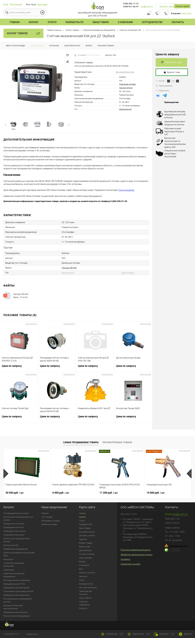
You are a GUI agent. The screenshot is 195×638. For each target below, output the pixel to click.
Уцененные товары (49, 524)
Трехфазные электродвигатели (16, 595)
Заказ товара (101, 22)
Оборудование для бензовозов (16, 588)
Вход (5, 4)
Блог (81, 569)
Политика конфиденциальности (135, 550)
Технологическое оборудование (16, 616)
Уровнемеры (8, 570)
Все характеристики (125, 72)
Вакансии (83, 576)
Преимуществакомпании (85, 592)
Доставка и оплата (87, 535)
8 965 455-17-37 (130, 3)
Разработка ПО (74, 22)
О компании (125, 22)
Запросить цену (173, 62)
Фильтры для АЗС (10, 545)
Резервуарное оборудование (15, 549)
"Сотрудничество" (126, 190)
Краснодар (42, 4)
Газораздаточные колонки (14, 531)
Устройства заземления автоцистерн (13, 564)
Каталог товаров (17, 33)
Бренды (82, 561)
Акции (81, 580)
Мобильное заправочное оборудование (13, 575)
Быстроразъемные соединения (16, 580)
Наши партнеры (85, 558)
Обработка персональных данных (136, 554)
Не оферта (125, 559)
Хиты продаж (47, 517)
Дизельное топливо (127, 84)
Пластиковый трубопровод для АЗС (18, 591)
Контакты (178, 22)
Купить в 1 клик (173, 72)
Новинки (45, 513)
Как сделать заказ (87, 532)
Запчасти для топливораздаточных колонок (18, 518)
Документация (85, 550)
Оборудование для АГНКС (14, 584)
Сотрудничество (152, 22)
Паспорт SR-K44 (125, 88)
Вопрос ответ (84, 547)
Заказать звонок (167, 6)
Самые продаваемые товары (80, 442)
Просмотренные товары (117, 442)
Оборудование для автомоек (15, 612)
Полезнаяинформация (84, 603)
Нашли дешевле (165, 85)
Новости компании (87, 573)
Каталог (34, 22)
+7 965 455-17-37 (11, 634)
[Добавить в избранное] (67, 55)
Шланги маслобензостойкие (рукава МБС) (18, 554)
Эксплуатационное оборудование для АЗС (17, 600)
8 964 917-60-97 (130, 6)
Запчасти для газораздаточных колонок (16, 540)
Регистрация (16, 4)
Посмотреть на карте (130, 564)
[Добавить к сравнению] (67, 61)
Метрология (8, 559)
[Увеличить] (37, 83)
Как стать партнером (88, 587)
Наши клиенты (85, 598)
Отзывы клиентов (86, 554)
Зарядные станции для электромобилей (13, 607)
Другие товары (128, 273)
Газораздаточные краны (13, 535)
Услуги (52, 22)
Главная (15, 22)
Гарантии (83, 539)
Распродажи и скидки (50, 521)
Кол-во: (162, 80)
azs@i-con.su (147, 6)
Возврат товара (85, 543)
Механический (125, 109)
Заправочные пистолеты (14, 524)
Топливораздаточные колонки (16, 513)
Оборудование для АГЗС (13, 527)
